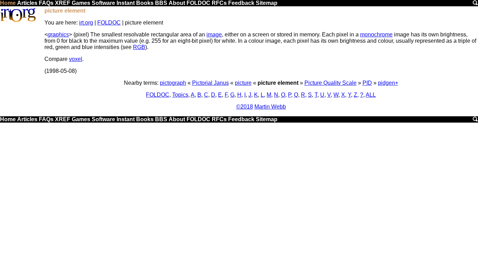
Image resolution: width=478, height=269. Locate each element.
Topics (180, 95)
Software (103, 3)
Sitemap (266, 3)
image (214, 34)
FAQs (46, 3)
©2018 (244, 107)
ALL (371, 95)
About (177, 3)
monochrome (376, 34)
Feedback (241, 3)
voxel (75, 59)
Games (81, 3)
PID (367, 83)
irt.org (86, 23)
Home (8, 3)
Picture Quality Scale (330, 83)
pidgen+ (388, 83)
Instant (126, 3)
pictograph (173, 83)
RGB (139, 47)
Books (145, 3)
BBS (161, 3)
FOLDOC (198, 3)
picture (243, 83)
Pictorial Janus (210, 83)
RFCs (219, 3)
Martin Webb (270, 107)
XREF (62, 3)
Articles (27, 3)
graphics (58, 34)
